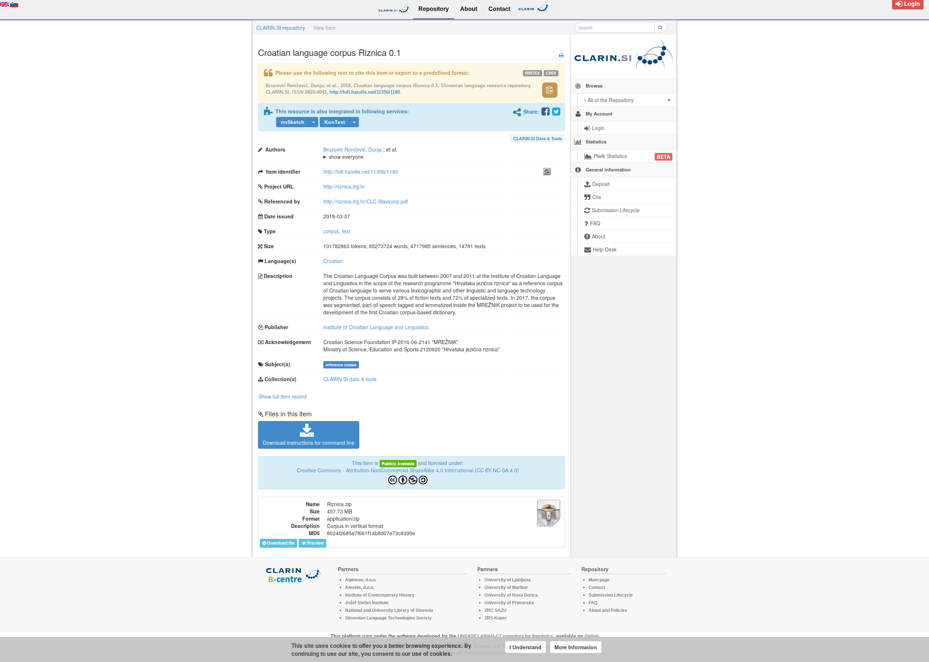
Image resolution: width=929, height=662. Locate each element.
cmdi (551, 73)
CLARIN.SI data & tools (537, 138)
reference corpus (341, 364)
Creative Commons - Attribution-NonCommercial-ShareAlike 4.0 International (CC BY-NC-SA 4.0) (408, 470)
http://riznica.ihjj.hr (344, 186)
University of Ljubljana (507, 579)
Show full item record (282, 396)
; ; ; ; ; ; (435, 153)
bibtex (532, 73)
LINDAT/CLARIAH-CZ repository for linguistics (505, 636)
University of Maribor (506, 587)
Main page (599, 579)
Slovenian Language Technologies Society (388, 618)
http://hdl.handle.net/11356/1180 (365, 92)
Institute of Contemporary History (379, 595)
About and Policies (608, 610)
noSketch (292, 122)
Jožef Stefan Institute (367, 602)
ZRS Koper (495, 618)
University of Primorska (509, 602)
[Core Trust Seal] (295, 604)
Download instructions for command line (309, 442)
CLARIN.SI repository (280, 27)
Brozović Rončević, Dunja (352, 149)
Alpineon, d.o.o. (360, 579)
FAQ (593, 602)
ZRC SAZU (495, 610)
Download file (281, 543)
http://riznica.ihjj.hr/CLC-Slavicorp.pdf (365, 201)
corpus (331, 231)
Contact (597, 587)
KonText (334, 122)
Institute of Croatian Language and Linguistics (376, 327)
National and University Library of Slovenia (389, 610)
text (346, 231)
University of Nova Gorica (511, 595)
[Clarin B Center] (295, 574)
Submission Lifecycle (611, 595)
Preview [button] (315, 543)
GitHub (592, 636)
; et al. (360, 153)
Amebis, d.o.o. (359, 587)
